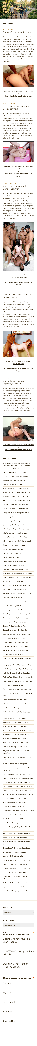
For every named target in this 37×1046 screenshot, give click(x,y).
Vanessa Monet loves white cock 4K (15, 569)
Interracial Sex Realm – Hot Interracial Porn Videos (17, 7)
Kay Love (7, 1011)
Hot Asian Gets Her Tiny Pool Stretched (16, 782)
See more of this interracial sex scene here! (18, 445)
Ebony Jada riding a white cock (13, 565)
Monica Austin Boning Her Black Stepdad (17, 634)
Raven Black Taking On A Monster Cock (16, 585)
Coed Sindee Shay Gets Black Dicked (16, 700)
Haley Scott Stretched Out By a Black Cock (17, 790)
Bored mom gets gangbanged (13, 549)
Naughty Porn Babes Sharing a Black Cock (17, 665)
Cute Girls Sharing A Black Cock (14, 606)
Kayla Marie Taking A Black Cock (14, 638)
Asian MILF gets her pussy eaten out (15, 505)
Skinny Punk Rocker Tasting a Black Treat (17, 689)
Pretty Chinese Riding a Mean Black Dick (17, 730)
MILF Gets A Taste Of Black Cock (14, 590)
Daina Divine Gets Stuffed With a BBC (16, 718)
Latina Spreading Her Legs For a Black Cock (18, 778)
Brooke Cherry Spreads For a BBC (14, 852)
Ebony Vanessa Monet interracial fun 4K (17, 577)
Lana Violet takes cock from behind (15, 472)
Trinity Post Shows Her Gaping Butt (15, 764)
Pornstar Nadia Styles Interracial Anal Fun (17, 681)
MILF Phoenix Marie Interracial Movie (16, 704)
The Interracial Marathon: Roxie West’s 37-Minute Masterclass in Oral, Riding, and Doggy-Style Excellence (17, 466)
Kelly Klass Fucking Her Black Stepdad (16, 743)
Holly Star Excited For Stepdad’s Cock (16, 646)
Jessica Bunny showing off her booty (15, 537)
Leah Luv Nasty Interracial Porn (14, 856)
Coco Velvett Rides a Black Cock (14, 807)
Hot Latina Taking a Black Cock (13, 887)
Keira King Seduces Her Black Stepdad (16, 614)
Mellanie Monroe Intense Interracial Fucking (18, 811)
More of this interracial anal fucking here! (18, 91)
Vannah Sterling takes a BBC (13, 484)
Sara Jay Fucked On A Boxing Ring (14, 626)
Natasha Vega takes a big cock (13, 521)
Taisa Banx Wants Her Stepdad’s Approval (17, 594)
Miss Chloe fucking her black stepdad (16, 529)
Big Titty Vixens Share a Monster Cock (16, 774)
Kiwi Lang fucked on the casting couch (16, 492)
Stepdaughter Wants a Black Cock (15, 654)
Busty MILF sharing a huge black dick (15, 497)
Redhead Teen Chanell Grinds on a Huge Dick (18, 677)
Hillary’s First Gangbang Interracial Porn (16, 891)
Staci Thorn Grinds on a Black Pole (15, 726)
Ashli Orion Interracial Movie (13, 598)
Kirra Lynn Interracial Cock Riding (14, 803)
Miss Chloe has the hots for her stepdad (17, 541)
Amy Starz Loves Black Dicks (13, 685)
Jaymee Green (10, 1021)
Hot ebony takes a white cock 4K (14, 581)
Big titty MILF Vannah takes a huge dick (16, 500)
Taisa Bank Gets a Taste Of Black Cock (16, 650)
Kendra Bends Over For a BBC (13, 819)
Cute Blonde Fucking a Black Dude (15, 798)
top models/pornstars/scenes (16, 933)
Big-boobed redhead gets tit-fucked (15, 509)
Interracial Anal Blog (11, 1031)
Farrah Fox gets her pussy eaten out (15, 517)
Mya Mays (8, 992)
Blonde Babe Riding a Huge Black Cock (16, 848)
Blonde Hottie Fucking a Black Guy (15, 815)
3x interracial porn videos (6, 1031)
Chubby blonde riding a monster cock (16, 525)
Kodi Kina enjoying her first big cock (15, 488)
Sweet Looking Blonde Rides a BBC (15, 837)
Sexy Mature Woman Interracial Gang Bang (18, 794)
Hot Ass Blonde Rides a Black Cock (15, 872)
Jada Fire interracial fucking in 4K (14, 561)
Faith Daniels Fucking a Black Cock (15, 823)
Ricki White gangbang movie (13, 553)
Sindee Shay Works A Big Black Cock (15, 630)
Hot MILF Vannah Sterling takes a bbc (16, 476)
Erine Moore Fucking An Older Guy (15, 622)
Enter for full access (18, 96)
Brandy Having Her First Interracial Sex (16, 868)
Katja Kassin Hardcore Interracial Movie (16, 860)
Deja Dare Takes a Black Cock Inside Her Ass (18, 786)
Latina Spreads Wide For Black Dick (15, 864)
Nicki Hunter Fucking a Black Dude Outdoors (18, 669)
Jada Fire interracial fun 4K (12, 557)
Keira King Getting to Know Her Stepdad (17, 734)
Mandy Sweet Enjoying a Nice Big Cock (16, 833)
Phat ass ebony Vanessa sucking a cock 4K (17, 573)
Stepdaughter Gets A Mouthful (14, 610)
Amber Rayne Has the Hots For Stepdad (16, 618)
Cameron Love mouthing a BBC (14, 545)
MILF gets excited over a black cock (15, 533)
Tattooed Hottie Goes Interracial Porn (16, 883)
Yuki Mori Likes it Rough (11, 708)
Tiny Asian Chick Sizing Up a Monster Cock (17, 722)
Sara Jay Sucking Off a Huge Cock (14, 602)
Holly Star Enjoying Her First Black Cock (16, 673)
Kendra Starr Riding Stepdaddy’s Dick (16, 642)
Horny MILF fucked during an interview (16, 513)
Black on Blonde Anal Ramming (17, 32)
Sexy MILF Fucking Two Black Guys (15, 747)
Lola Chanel (9, 1002)
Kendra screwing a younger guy (14, 480)
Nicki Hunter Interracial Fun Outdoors (16, 739)
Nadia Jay (7, 983)
